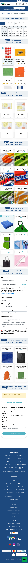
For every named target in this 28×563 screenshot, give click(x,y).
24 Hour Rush (8, 496)
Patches (8, 458)
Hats (8, 461)
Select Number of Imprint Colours (10, 310)
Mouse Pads (8, 455)
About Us (8, 483)
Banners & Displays (20, 471)
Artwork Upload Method (7, 278)
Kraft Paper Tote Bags (19, 467)
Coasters (19, 455)
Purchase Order (8, 489)
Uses (20, 496)
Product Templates (20, 489)
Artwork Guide (14, 499)
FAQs (8, 486)
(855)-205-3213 (16, 523)
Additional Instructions (7, 316)
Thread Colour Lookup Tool (20, 492)
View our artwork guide (7, 293)
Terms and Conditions (14, 513)
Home (3, 13)
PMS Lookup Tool (8, 492)
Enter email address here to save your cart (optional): (13, 425)
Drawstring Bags (8, 467)
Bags (20, 461)
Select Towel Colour (6, 297)
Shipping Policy (14, 516)
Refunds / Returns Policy (14, 510)
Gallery (20, 483)
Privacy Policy (14, 507)
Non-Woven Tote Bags (8, 472)
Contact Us (20, 486)
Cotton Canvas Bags (20, 464)
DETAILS (23, 1)
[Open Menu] (26, 4)
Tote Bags (8, 464)
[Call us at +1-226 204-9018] (23, 4)
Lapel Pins (20, 458)
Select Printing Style (6, 304)
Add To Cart (15, 433)
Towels (8, 13)
